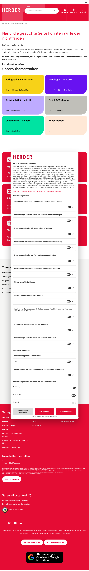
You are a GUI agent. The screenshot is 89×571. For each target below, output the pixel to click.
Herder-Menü (87, 2)
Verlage (5, 417)
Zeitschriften (24, 90)
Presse (5, 421)
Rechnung (36, 421)
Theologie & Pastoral (60, 80)
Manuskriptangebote (11, 447)
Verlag (6, 412)
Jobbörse (14, 90)
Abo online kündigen (55, 542)
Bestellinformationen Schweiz (15, 501)
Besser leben (56, 121)
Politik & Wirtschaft (60, 100)
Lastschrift (36, 426)
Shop (7, 90)
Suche (28, 6)
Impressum (66, 533)
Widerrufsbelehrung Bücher (32, 530)
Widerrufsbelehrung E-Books (52, 530)
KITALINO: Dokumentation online (12, 435)
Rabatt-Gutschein (68, 421)
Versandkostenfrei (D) (16, 495)
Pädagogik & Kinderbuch (19, 80)
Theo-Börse (58, 90)
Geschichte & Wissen (18, 121)
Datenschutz (24, 533)
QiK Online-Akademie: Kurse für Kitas (15, 442)
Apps (23, 110)
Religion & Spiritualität (18, 100)
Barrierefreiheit (55, 533)
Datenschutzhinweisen (35, 473)
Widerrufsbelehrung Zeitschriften (75, 530)
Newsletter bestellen (16, 456)
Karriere (5, 430)
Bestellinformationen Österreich (16, 504)
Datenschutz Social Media (39, 533)
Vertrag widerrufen (32, 542)
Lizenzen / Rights (9, 426)
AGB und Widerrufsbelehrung (11, 530)
